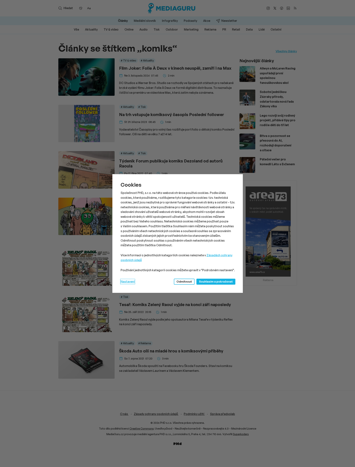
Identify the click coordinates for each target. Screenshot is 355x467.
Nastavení (128, 281)
